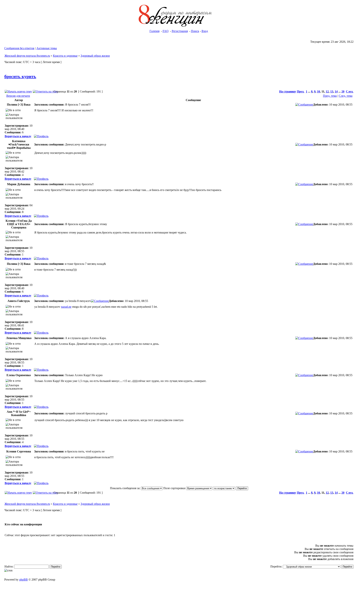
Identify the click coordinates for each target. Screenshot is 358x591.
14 (336, 91)
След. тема (345, 95)
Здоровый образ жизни (95, 55)
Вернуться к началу (18, 136)
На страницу (287, 91)
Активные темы (46, 48)
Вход (205, 31)
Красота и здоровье (65, 55)
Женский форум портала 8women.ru (27, 55)
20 (342, 91)
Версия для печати (18, 95)
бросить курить (20, 76)
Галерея (154, 31)
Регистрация (180, 31)
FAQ (166, 31)
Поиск (195, 31)
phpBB (23, 579)
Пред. (300, 91)
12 (327, 91)
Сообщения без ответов (19, 48)
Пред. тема (330, 95)
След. (349, 91)
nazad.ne (66, 306)
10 (318, 91)
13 (331, 91)
